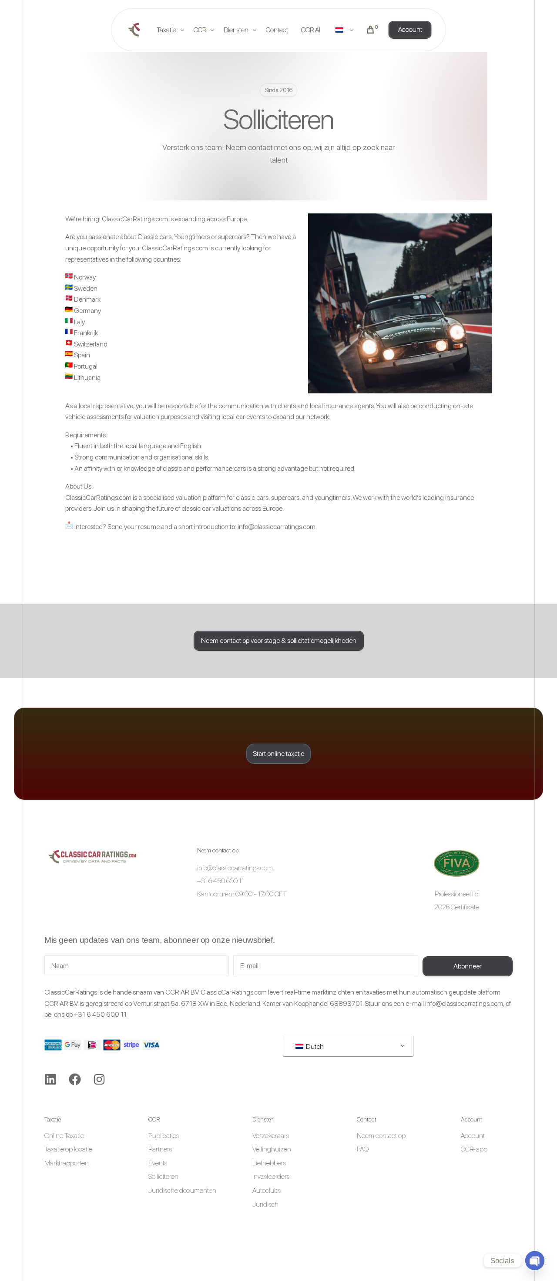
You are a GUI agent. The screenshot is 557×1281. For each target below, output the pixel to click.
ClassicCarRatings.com (135, 219)
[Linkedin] (50, 1079)
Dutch (314, 1046)
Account (471, 1119)
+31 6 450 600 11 (100, 1014)
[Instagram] (99, 1079)
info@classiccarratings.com (276, 526)
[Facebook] (75, 1079)
